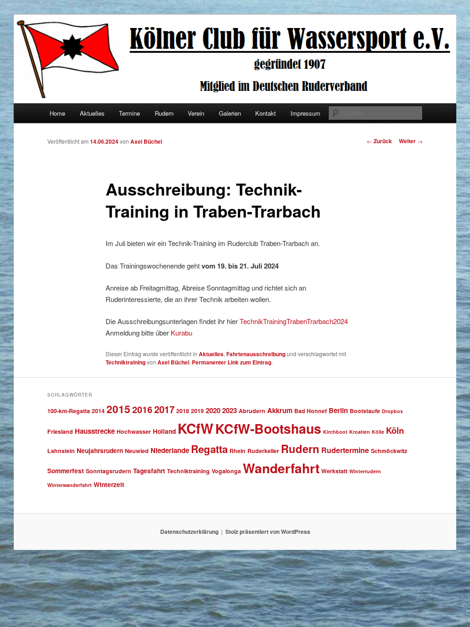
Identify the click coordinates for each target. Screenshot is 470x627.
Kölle (378, 431)
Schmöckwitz (389, 451)
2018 (182, 411)
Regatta (209, 449)
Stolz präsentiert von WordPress (267, 531)
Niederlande (170, 450)
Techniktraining (125, 362)
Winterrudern (365, 471)
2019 (197, 411)
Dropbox (392, 411)
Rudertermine (345, 450)
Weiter (411, 141)
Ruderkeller (263, 451)
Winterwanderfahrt (69, 484)
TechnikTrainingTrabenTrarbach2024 (294, 321)
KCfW (195, 428)
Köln (395, 430)
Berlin (338, 410)
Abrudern (252, 411)
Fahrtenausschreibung (255, 354)
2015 (118, 408)
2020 (213, 410)
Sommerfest (65, 470)
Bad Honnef (310, 411)
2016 (142, 409)
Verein (196, 113)
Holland (164, 431)
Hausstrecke (95, 431)
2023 (229, 410)
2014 (98, 411)
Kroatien (359, 431)
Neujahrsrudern (100, 450)
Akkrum (279, 410)
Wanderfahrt (281, 468)
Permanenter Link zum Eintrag (231, 362)
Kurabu (181, 332)
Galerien (230, 113)
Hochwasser (134, 431)
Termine (129, 113)
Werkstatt (334, 471)
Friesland (60, 431)
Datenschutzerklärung (189, 531)
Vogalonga (226, 471)
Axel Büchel (146, 141)
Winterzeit (109, 484)
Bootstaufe (365, 411)
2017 (164, 409)
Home (57, 113)
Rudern (164, 113)
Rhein (237, 451)
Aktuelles (92, 113)
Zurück (379, 141)
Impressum (305, 113)
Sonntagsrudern (108, 471)
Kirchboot (335, 431)
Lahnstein (61, 451)
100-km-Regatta (68, 411)
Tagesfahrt (149, 470)
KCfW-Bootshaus (268, 428)
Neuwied (137, 451)
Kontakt (265, 113)
